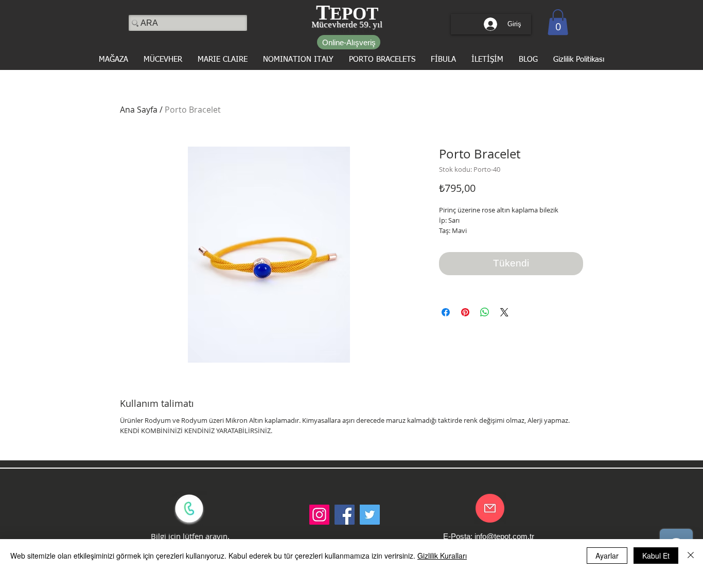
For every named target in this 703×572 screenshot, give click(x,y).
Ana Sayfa (138, 109)
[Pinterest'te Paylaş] (465, 312)
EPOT (354, 14)
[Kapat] (690, 555)
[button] (558, 22)
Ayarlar (607, 555)
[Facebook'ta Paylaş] (446, 312)
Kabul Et (656, 555)
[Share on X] (504, 312)
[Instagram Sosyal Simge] (319, 515)
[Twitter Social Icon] (370, 515)
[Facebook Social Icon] (345, 515)
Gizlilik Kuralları (442, 555)
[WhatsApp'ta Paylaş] (485, 312)
